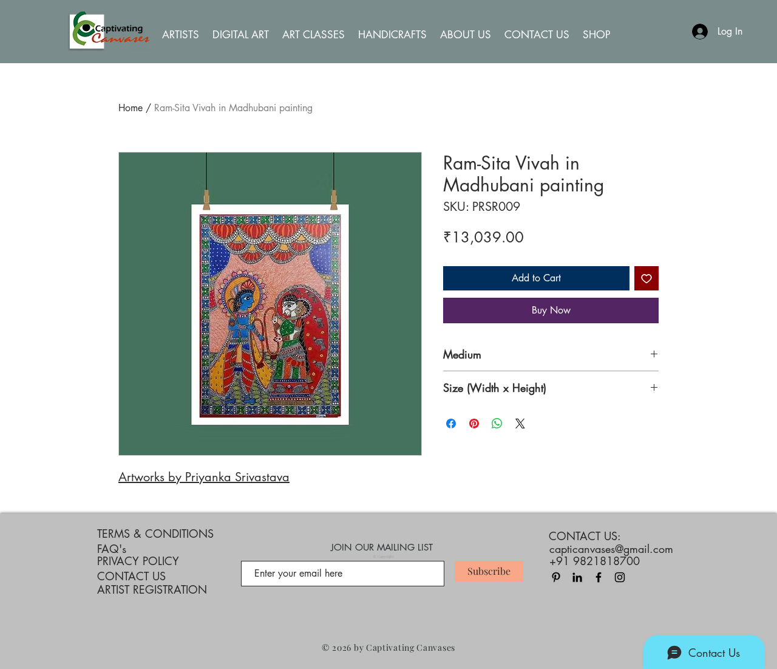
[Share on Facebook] (451, 423)
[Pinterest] (556, 577)
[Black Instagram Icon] (619, 577)
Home (130, 107)
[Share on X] (520, 423)
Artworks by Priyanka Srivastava (204, 477)
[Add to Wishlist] (646, 278)
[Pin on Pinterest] (474, 423)
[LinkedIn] (577, 577)
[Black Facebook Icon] (598, 577)
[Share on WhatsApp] (497, 423)
